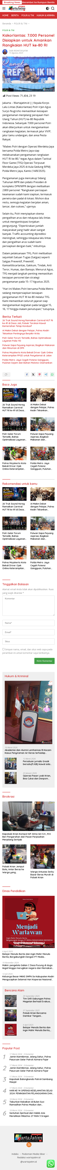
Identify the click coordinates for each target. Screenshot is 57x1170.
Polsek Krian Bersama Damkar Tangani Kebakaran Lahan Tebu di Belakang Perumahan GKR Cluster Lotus (37, 1014)
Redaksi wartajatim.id (28, 1157)
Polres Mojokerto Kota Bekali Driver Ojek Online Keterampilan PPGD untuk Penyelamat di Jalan (27, 354)
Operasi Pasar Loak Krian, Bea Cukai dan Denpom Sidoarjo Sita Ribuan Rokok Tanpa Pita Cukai (37, 777)
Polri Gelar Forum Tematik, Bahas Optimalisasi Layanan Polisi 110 (26, 339)
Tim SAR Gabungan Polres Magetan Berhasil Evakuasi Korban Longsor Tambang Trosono (37, 1000)
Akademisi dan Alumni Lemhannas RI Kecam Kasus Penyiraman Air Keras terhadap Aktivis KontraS (28, 751)
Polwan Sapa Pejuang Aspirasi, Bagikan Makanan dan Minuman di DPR (28, 346)
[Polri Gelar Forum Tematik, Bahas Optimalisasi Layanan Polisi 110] (14, 424)
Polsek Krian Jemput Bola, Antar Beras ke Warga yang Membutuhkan (13, 869)
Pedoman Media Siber (33, 1154)
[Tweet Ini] (33, 374)
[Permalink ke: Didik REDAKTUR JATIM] (4, 51)
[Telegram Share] (46, 374)
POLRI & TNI (8, 30)
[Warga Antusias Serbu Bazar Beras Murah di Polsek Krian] (42, 856)
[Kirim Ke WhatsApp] (52, 374)
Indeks (15, 1154)
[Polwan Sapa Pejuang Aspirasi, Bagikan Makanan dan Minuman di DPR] (42, 424)
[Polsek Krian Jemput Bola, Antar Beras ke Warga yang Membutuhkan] (14, 854)
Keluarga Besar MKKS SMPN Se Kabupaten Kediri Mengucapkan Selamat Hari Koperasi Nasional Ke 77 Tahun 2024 (28, 978)
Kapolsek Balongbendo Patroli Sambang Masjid (31, 1080)
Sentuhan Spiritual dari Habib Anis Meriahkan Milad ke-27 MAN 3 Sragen (29, 1114)
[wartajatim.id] (16, 8)
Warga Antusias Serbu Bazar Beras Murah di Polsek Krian (42, 874)
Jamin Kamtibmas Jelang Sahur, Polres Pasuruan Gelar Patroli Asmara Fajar (30, 1058)
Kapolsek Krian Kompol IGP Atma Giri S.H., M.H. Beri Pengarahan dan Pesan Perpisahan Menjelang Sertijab (26, 837)
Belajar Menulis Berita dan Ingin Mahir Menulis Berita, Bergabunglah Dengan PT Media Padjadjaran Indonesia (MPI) (26, 955)
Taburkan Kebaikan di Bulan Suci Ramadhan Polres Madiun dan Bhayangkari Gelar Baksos (27, 1103)
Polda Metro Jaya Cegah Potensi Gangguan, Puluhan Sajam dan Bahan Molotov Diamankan (27, 361)
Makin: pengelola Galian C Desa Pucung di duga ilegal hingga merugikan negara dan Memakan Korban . (27, 967)
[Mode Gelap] (47, 8)
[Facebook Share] (27, 374)
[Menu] (4, 8)
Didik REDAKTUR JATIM (18, 50)
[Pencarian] (53, 8)
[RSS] (29, 1145)
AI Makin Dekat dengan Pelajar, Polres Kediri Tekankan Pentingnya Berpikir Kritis (25, 332)
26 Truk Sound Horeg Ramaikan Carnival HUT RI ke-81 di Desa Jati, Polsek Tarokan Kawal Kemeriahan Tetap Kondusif (27, 323)
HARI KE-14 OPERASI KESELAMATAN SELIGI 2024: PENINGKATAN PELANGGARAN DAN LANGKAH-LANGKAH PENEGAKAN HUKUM (31, 1092)
